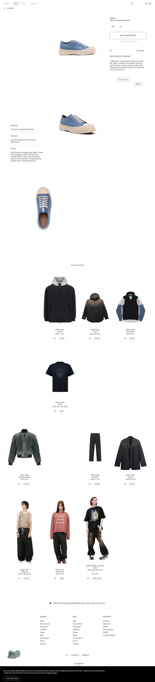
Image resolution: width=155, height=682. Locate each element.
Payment (106, 621)
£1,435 (61, 338)
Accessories (44, 638)
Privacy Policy (51, 673)
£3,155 (26, 484)
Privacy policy (108, 629)
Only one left (123, 80)
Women (6, 3)
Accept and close (11, 678)
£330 (62, 578)
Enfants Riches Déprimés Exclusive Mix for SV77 (79, 603)
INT (113, 26)
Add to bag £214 (128, 35)
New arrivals (44, 624)
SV (24, 3)
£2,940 (132, 484)
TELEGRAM (78, 664)
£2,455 (132, 338)
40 (120, 26)
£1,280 (97, 484)
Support (33, 3)
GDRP (105, 632)
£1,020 (26, 578)
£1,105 (97, 338)
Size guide (140, 50)
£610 (62, 411)
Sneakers (10, 8)
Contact (75, 655)
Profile (85, 655)
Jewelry (43, 644)
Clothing (43, 629)
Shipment (106, 624)
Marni (112, 18)
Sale (41, 621)
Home (42, 641)
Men (16, 3)
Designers (44, 627)
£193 (97, 578)
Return (105, 627)
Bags (42, 635)
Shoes (42, 632)
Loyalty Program (109, 635)
